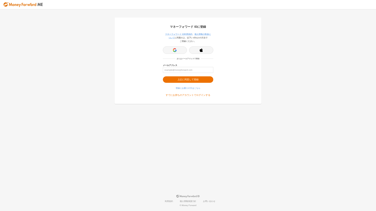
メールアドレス (170, 65)
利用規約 (169, 201)
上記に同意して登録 (188, 79)
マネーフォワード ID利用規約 (178, 34)
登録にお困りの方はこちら (188, 88)
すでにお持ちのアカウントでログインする (188, 95)
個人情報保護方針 (188, 201)
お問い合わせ (209, 201)
